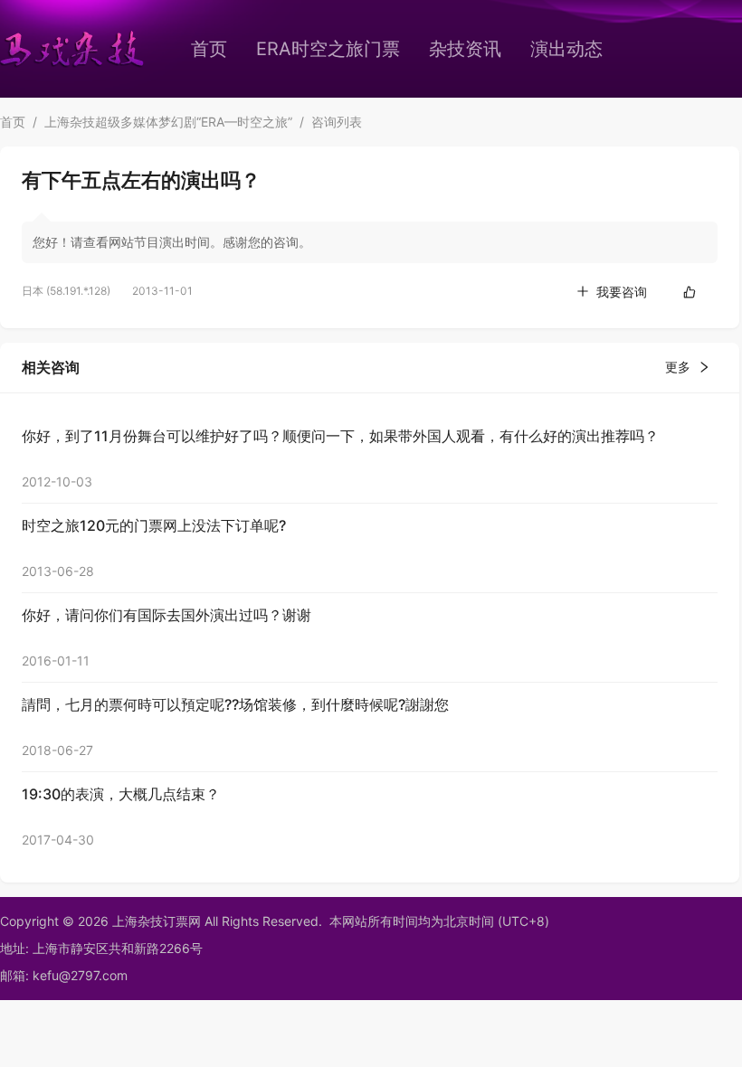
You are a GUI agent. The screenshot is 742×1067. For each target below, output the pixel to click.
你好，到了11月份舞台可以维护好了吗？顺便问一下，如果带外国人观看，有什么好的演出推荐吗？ (340, 436)
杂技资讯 (465, 49)
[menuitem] (209, 49)
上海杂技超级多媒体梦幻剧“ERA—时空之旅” (168, 121)
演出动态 (566, 49)
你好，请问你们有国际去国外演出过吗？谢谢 (166, 615)
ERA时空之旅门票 (328, 49)
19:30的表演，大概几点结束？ (121, 794)
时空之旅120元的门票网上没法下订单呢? (154, 525)
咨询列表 (336, 121)
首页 (209, 49)
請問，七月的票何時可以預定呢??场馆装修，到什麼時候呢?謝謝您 (235, 704)
